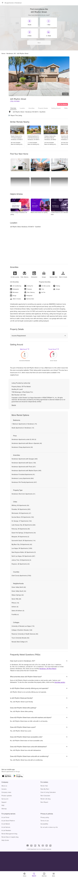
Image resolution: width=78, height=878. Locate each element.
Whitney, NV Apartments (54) (20, 505)
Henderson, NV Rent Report (47, 668)
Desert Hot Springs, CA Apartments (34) (24, 533)
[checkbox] (29, 22)
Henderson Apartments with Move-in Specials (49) (27, 443)
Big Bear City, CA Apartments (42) (22, 544)
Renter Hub (44, 786)
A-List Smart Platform (8, 821)
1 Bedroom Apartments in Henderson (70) (24, 424)
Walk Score (23, 349)
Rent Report (44, 802)
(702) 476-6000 (15, 101)
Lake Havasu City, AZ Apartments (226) (23, 525)
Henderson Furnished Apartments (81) (23, 474)
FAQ (3, 805)
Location (22, 108)
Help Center (5, 840)
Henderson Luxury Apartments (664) (23, 478)
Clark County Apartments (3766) (21, 575)
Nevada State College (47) (20, 642)
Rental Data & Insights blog (10, 837)
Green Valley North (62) (19, 587)
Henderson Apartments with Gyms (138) (24, 463)
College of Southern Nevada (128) (22, 630)
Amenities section (60, 682)
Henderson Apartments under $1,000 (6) (24, 439)
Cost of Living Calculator (48, 792)
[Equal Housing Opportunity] (27, 845)
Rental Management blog (9, 834)
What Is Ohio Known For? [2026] (39, 212)
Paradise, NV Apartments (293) (21, 509)
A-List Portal (5, 817)
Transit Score (52, 349)
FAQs (66, 108)
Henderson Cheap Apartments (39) (22, 447)
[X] (39, 845)
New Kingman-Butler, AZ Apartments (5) (24, 552)
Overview (13, 108)
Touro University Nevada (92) (20, 638)
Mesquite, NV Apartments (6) (20, 537)
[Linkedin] (31, 845)
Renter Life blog (46, 799)
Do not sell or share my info (49, 827)
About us (4, 786)
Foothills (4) (15, 614)
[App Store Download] (7, 776)
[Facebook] (35, 845)
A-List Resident (6, 830)
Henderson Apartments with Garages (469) (25, 459)
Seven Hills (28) (16, 599)
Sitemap (4, 809)
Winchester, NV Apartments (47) (21, 513)
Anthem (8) (15, 607)
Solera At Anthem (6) (18, 610)
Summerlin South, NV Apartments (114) (23, 540)
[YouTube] (43, 845)
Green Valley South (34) (19, 591)
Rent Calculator (45, 795)
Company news (6, 792)
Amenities (31, 108)
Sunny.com (5, 799)
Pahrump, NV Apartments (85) (21, 529)
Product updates (7, 795)
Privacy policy (45, 817)
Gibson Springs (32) (18, 595)
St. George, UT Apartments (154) (22, 521)
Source (14, 405)
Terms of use (45, 821)
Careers (4, 789)
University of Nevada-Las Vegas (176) (23, 626)
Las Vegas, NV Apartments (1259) (22, 548)
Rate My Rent (45, 789)
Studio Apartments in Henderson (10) (23, 428)
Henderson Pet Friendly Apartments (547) (24, 482)
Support (4, 802)
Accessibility (44, 824)
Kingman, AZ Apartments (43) (21, 564)
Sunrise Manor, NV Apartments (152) (23, 517)
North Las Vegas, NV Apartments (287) (23, 556)
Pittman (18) (15, 603)
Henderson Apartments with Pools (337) (24, 467)
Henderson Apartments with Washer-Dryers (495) (26, 470)
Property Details (43, 108)
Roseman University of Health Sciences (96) (25, 634)
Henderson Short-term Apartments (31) (23, 494)
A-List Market (6, 824)
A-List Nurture (6, 827)
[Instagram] (46, 845)
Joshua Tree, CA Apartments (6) (21, 560)
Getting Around (55, 108)
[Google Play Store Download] (18, 776)
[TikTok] (50, 845)
